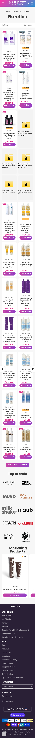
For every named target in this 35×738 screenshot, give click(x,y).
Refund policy (7, 674)
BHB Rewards (7, 616)
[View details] (9, 483)
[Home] (17, 3)
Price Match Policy (9, 660)
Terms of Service (8, 670)
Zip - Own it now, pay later (12, 678)
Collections (17, 11)
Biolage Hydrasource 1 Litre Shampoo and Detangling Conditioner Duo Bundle (9, 89)
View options (26, 65)
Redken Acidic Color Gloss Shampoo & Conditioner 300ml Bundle (9, 129)
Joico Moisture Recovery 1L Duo (25, 408)
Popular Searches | (18, 732)
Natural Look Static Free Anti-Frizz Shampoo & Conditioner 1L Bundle (25, 221)
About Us (5, 649)
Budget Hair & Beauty (16, 729)
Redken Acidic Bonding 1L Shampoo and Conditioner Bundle (25, 89)
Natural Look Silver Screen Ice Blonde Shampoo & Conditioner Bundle (9, 333)
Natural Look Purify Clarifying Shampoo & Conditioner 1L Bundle (25, 333)
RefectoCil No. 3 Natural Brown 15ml (15, 576)
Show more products (17, 465)
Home (8, 11)
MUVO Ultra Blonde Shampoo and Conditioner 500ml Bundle (9, 49)
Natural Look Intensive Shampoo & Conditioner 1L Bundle (25, 259)
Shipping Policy (8, 667)
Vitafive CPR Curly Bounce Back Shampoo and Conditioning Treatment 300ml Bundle (9, 221)
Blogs (4, 645)
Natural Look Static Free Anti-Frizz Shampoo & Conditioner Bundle (9, 259)
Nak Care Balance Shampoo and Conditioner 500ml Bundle (25, 49)
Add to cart (9, 66)
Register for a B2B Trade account (15, 630)
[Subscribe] (31, 686)
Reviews (5, 623)
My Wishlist (6, 619)
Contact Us (6, 652)
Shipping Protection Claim (12, 637)
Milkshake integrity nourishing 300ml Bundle (9, 443)
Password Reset (8, 634)
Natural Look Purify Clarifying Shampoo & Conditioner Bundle (9, 370)
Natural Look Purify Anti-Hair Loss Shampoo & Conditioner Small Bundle (9, 408)
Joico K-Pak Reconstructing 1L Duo (25, 443)
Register (5, 626)
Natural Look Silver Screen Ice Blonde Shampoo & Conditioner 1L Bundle (25, 296)
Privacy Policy (7, 663)
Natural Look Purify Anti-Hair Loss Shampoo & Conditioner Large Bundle (25, 370)
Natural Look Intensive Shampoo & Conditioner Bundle (9, 296)
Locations (6, 656)
